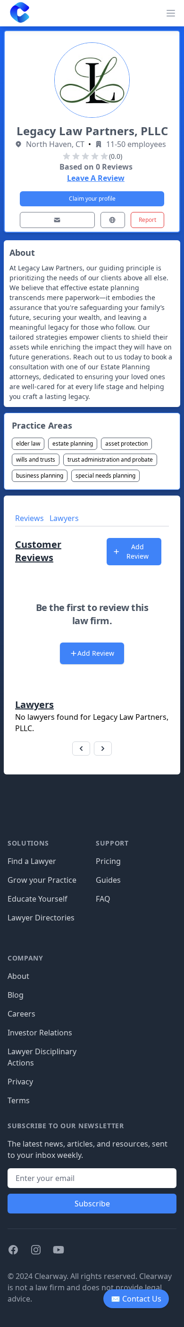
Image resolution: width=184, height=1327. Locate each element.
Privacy (20, 1081)
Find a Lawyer (32, 861)
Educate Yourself (37, 899)
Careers (21, 1014)
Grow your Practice (42, 880)
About (18, 976)
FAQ (103, 899)
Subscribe (92, 1203)
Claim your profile (92, 199)
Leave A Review (96, 178)
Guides (108, 880)
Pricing (108, 861)
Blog (16, 995)
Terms (19, 1100)
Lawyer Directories (41, 917)
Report (147, 220)
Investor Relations (40, 1032)
